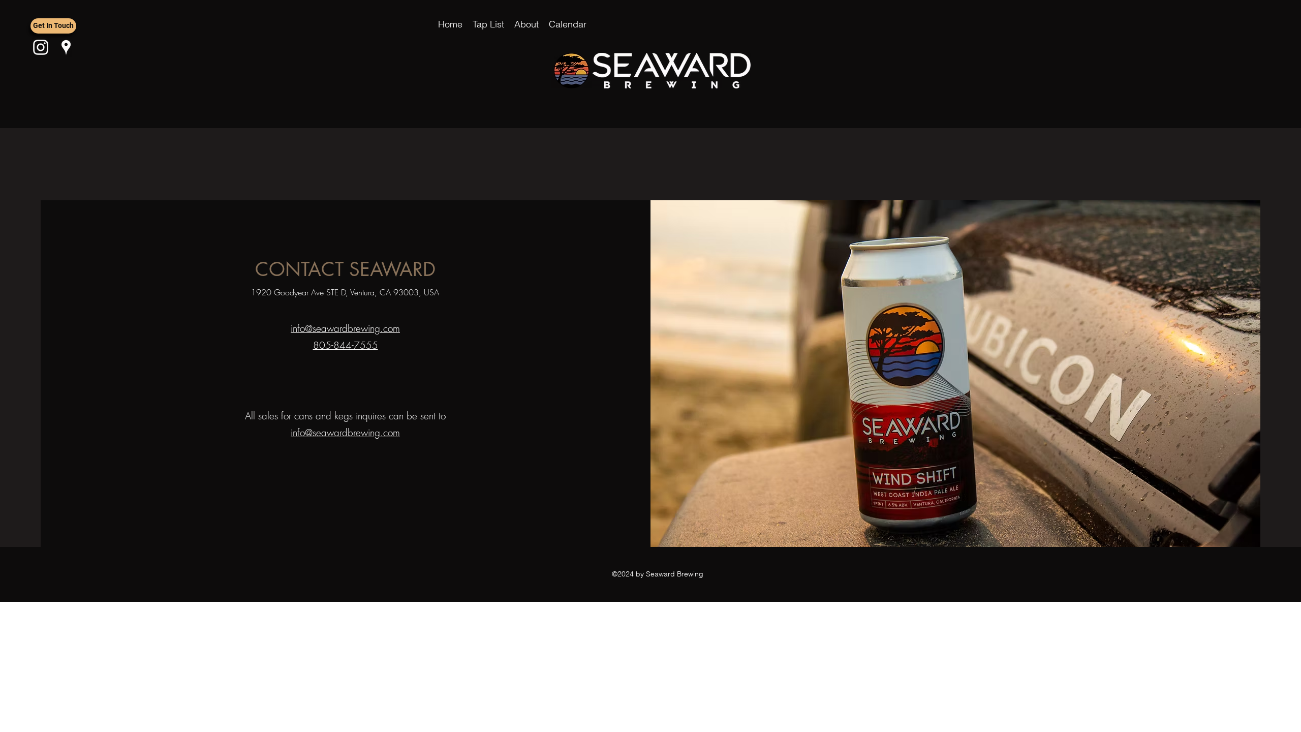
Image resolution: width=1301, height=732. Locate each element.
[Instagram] (40, 47)
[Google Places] (66, 47)
